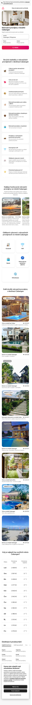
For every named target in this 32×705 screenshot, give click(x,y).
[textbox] (8, 43)
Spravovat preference (15, 695)
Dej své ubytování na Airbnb (20, 8)
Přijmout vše (15, 687)
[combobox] (15, 37)
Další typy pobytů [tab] (18, 645)
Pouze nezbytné (15, 691)
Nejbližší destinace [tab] (6, 645)
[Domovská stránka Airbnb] (3, 8)
